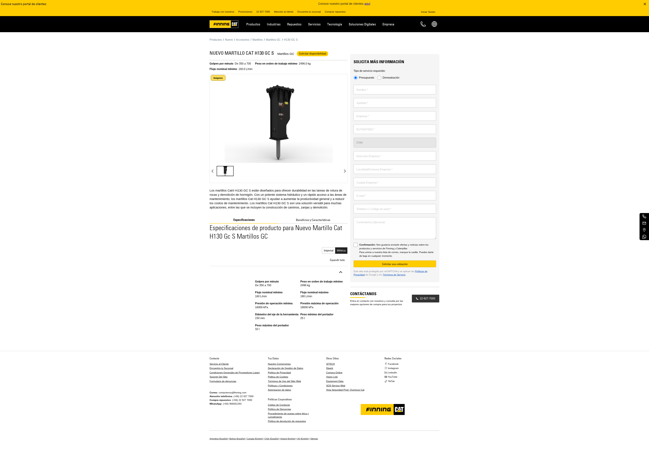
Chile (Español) (272, 439)
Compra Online (334, 372)
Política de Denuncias (279, 409)
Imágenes (218, 77)
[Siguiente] (344, 171)
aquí (367, 3)
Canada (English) (255, 439)
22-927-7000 (427, 298)
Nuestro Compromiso (279, 364)
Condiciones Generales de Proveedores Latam (235, 372)
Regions (434, 24)
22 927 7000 (263, 11)
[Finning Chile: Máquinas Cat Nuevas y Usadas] (224, 24)
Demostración (391, 77)
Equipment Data (334, 381)
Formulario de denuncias (223, 381)
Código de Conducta (279, 405)
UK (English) (303, 439)
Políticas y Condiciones (280, 385)
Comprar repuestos (335, 11)
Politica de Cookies (278, 376)
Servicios (314, 24)
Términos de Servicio (394, 274)
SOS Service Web (335, 385)
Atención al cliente (283, 11)
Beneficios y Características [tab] (313, 220)
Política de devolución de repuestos (287, 421)
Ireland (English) (288, 439)
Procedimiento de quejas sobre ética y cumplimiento (288, 415)
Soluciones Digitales (362, 24)
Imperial (328, 250)
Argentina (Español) (219, 439)
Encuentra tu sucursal (309, 11)
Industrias (274, 24)
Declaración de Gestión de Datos (285, 368)
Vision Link (332, 376)
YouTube (392, 376)
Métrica (341, 250)
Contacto (423, 24)
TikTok (391, 381)
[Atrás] (212, 171)
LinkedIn (392, 372)
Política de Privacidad (279, 372)
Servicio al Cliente (219, 364)
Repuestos (294, 24)
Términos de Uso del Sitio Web (284, 381)
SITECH (330, 364)
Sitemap (314, 439)
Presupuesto (366, 77)
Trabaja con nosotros (223, 11)
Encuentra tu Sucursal (221, 368)
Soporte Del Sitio (218, 376)
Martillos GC (285, 54)
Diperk (329, 368)
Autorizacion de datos (279, 389)
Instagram (393, 368)
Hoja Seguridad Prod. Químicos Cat (345, 389)
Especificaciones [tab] (244, 220)
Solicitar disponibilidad (312, 53)
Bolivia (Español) (237, 439)
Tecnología (334, 24)
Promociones (245, 11)
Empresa (388, 24)
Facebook (393, 364)
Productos (253, 24)
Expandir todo (337, 260)
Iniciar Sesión (428, 11)
